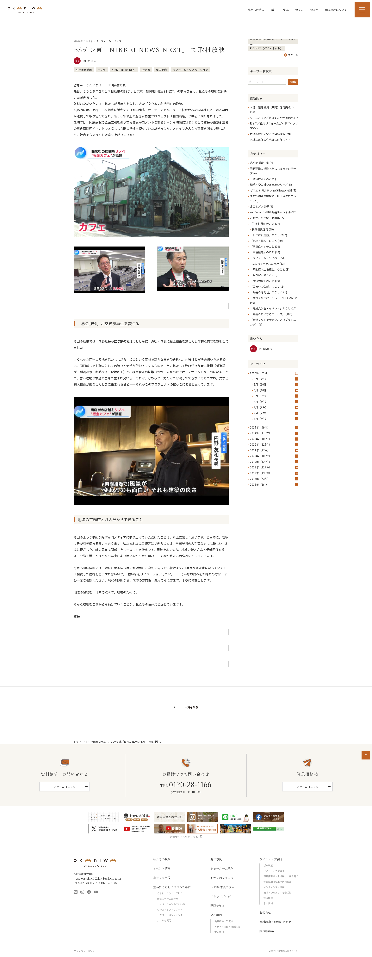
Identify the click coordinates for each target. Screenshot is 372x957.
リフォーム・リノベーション (190, 70)
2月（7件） (261, 413)
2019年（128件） (261, 462)
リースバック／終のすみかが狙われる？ (274, 118)
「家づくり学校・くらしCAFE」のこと (273, 298)
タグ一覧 (293, 55)
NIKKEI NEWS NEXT (124, 70)
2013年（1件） (259, 484)
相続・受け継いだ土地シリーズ (269, 184)
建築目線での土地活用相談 (277, 881)
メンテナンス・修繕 (274, 887)
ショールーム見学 (222, 868)
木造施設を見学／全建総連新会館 (270, 134)
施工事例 (216, 859)
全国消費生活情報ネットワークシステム (273, 41)
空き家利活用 (84, 70)
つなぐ (314, 10)
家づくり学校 (161, 878)
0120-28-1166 (185, 784)
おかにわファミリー (223, 878)
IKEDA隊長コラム (96, 742)
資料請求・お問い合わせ (275, 922)
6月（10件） (261, 390)
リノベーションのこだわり (171, 904)
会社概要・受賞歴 (223, 921)
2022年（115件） (261, 444)
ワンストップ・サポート (170, 909)
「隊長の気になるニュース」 (267, 314)
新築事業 (268, 865)
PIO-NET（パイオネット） (266, 48)
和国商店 (161, 70)
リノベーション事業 (274, 870)
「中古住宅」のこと (262, 252)
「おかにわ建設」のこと (265, 235)
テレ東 (102, 70)
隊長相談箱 (266, 931)
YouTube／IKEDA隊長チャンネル (270, 212)
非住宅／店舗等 (259, 206)
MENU (362, 9)
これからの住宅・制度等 (265, 218)
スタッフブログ (220, 896)
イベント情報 (161, 868)
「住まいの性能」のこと (265, 286)
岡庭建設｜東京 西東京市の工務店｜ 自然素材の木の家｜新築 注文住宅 (25, 10)
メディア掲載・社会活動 (227, 926)
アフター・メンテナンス (170, 915)
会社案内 (216, 915)
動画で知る (217, 906)
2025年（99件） (260, 427)
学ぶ (286, 10)
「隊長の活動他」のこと (265, 292)
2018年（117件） (261, 467)
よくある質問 (164, 920)
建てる (299, 10)
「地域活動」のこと (262, 281)
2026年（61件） (260, 373)
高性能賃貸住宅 (259, 163)
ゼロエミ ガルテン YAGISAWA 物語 (271, 190)
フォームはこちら (64, 787)
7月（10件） (261, 384)
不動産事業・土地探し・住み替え (281, 876)
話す (273, 10)
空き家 (146, 70)
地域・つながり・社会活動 (277, 892)
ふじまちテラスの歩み (265, 263)
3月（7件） (261, 407)
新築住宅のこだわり (167, 898)
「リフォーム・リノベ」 (265, 258)
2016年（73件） (260, 479)
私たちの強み (256, 10)
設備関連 (268, 897)
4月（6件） (261, 402)
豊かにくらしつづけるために (172, 887)
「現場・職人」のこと (263, 241)
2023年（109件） (261, 439)
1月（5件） (261, 419)
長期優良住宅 (260, 229)
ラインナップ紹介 (271, 859)
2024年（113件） (261, 433)
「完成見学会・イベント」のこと (270, 308)
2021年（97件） (260, 450)
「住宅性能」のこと (262, 224)
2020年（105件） (261, 456)
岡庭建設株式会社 (95, 862)
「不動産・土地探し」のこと (267, 269)
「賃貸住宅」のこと (262, 179)
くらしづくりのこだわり (170, 893)
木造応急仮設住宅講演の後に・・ (270, 140)
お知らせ (265, 912)
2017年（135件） (261, 473)
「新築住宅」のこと (262, 246)
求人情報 (219, 932)
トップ (77, 742)
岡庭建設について (336, 10)
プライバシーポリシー (85, 951)
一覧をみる (191, 707)
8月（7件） (261, 379)
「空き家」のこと (261, 275)
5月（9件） (261, 396)
